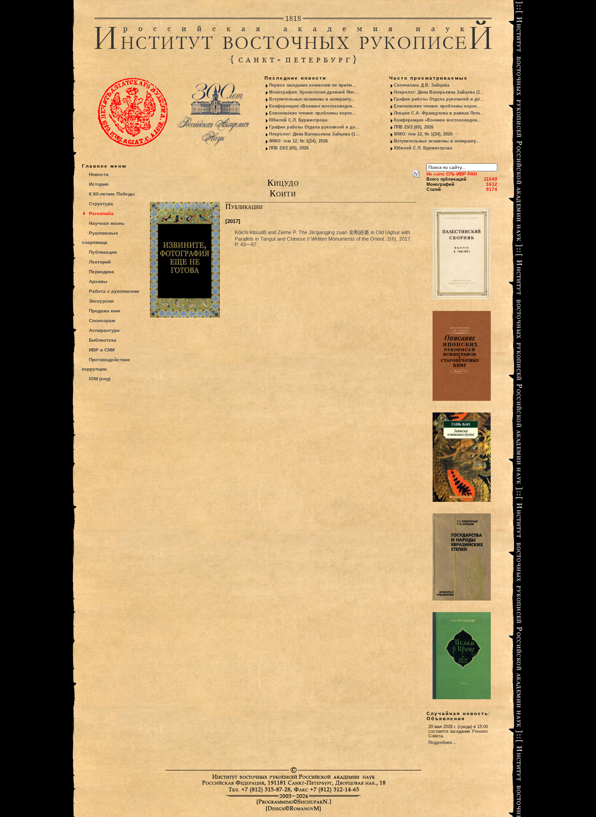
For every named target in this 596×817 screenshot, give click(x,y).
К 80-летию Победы (112, 193)
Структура (101, 203)
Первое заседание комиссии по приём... (312, 85)
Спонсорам (102, 320)
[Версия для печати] (416, 172)
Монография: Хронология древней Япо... (314, 92)
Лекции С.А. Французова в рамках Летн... (439, 113)
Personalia (101, 213)
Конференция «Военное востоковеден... (312, 106)
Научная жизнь (106, 223)
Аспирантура (104, 330)
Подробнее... (442, 742)
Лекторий (100, 261)
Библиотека (102, 340)
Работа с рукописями (114, 291)
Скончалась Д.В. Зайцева (421, 85)
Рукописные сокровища (100, 237)
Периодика (101, 271)
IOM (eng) (99, 378)
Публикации (103, 252)
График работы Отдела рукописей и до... (314, 127)
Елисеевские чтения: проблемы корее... (312, 113)
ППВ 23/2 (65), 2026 (289, 148)
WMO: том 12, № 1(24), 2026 (298, 141)
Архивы (98, 281)
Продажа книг (105, 310)
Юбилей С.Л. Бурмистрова (298, 120)
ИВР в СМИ (102, 349)
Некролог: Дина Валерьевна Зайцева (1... (314, 134)
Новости (98, 174)
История (98, 184)
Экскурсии (101, 301)
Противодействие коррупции (106, 364)
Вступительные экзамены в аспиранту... (312, 99)
